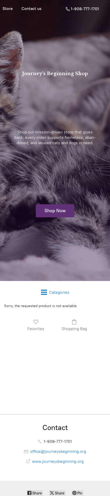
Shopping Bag (74, 328)
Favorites (35, 328)
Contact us (31, 8)
